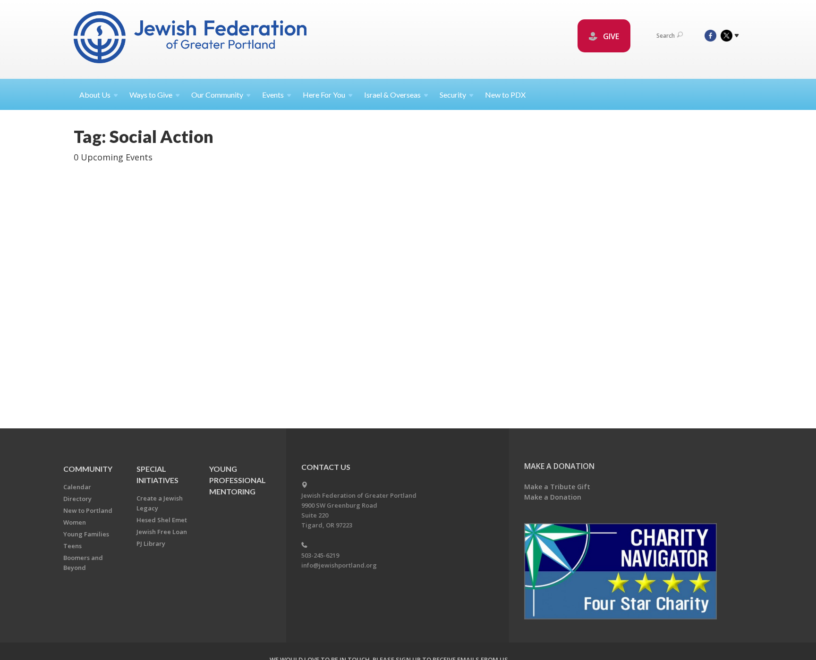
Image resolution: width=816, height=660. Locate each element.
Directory (77, 498)
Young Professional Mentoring (237, 480)
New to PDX (505, 94)
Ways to (150, 94)
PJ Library (150, 543)
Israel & (392, 94)
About (94, 94)
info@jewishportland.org (339, 565)
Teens (72, 546)
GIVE (610, 36)
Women (74, 522)
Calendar (77, 487)
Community (87, 468)
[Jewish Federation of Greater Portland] (191, 39)
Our (217, 94)
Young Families (86, 534)
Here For (324, 94)
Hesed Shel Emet (161, 520)
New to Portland (87, 510)
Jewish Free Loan (161, 531)
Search (665, 36)
